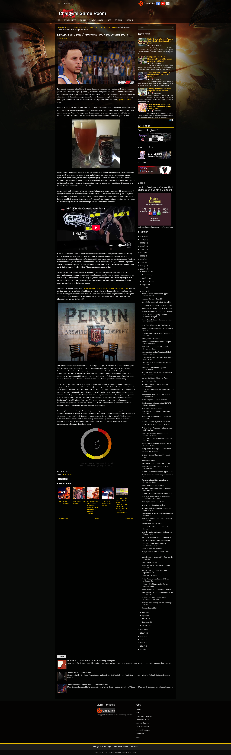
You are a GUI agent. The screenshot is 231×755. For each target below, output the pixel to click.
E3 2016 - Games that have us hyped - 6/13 (157, 493)
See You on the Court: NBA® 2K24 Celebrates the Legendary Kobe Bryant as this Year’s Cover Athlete (122, 505)
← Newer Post (62, 519)
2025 (142, 239)
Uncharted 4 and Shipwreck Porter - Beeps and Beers (155, 481)
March (144, 619)
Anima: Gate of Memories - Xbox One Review (156, 528)
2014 (142, 633)
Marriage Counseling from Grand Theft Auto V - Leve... (156, 353)
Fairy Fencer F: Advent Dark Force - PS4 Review (157, 439)
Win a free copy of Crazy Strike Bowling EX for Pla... (157, 519)
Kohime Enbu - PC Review (152, 549)
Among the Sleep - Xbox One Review (156, 378)
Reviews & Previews (70, 20)
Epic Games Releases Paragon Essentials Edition (157, 476)
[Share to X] (64, 479)
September (146, 281)
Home (58, 3)
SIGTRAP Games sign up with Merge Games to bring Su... (155, 315)
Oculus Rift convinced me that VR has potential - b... (155, 580)
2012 (142, 639)
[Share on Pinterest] (68, 475)
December (146, 271)
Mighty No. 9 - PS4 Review (152, 338)
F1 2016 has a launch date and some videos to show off (157, 358)
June (144, 291)
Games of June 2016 (149, 608)
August (144, 284)
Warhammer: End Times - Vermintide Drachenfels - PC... (156, 395)
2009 (142, 649)
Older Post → (130, 519)
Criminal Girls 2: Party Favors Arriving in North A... (157, 604)
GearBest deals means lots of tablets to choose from (156, 489)
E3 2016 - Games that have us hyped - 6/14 (157, 472)
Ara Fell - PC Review (149, 381)
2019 (142, 259)
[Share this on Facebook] (63, 475)
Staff (137, 713)
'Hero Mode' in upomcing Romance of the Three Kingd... (157, 593)
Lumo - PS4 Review (149, 576)
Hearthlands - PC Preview (151, 524)
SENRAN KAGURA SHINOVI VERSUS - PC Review (158, 334)
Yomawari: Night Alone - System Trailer (157, 305)
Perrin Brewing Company (108, 27)
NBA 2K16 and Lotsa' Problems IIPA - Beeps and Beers (92, 34)
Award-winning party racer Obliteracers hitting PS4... (157, 533)
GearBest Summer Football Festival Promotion (155, 385)
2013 (142, 636)
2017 (142, 266)
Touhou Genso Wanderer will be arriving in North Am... (157, 429)
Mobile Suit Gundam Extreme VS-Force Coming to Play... (156, 444)
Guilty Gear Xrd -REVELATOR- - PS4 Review (155, 553)
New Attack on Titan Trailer (152, 408)
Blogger (136, 746)
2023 (142, 246)
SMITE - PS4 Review (149, 562)
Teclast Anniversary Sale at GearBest (156, 422)
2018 (142, 262)
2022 (142, 249)
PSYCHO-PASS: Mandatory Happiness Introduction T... (156, 295)
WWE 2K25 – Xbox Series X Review (107, 503)
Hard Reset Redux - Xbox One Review (156, 463)
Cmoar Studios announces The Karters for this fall (157, 329)
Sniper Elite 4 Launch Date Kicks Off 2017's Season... (158, 390)
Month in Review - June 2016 (152, 299)
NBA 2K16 (93, 27)
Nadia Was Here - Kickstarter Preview (156, 589)
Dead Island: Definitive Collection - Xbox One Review (157, 321)
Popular (61, 656)
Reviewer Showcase (98, 20)
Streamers (118, 20)
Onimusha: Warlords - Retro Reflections (157, 308)
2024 (142, 243)
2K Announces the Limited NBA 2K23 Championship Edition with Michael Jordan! (92, 507)
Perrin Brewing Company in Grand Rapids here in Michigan (105, 288)
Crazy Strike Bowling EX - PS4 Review (156, 449)
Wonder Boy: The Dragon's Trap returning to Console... (157, 514)
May (144, 612)
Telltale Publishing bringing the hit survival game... (155, 585)
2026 (142, 236)
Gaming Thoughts (142, 723)
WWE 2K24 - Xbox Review (63, 502)
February (145, 622)
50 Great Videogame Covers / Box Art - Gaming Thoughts (91, 661)
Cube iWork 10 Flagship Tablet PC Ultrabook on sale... (154, 544)
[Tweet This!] (65, 475)
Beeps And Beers (142, 720)
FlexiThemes (104, 752)
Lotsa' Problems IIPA (81, 27)
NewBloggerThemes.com (129, 752)
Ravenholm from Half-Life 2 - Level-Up (156, 302)
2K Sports (67, 27)
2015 (142, 630)
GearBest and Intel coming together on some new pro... (156, 509)
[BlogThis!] (62, 479)
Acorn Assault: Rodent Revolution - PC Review (156, 566)
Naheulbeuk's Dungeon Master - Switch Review (87, 684)
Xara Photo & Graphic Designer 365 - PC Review (157, 363)
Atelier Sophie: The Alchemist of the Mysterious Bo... (155, 467)
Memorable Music (143, 730)
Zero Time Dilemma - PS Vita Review (156, 325)
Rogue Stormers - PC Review (153, 485)
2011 (141, 643)
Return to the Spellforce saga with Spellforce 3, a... (154, 571)
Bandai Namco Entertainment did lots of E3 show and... (157, 374)
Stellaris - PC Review (150, 452)
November (146, 275)
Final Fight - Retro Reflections (153, 502)
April (144, 615)
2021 (142, 253)
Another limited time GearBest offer (155, 425)
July (143, 288)
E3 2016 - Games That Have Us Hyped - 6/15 (156, 456)
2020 (142, 256)
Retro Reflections (142, 726)
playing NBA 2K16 (124, 99)
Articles (83, 20)
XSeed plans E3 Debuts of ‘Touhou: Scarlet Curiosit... (157, 558)
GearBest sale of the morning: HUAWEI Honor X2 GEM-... (156, 404)
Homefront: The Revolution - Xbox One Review (156, 417)
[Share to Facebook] (66, 479)
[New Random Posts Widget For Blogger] (171, 120)
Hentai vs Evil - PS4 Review (79, 673)
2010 (142, 646)
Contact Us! (130, 20)
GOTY (109, 20)
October (145, 278)
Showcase (140, 733)
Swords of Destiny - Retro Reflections (156, 540)
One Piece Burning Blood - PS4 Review (156, 537)
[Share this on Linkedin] (71, 475)
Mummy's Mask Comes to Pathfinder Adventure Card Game (156, 498)
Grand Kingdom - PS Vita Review (154, 400)
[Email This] (59, 479)
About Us (67, 3)
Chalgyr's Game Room (113, 746)
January (145, 625)
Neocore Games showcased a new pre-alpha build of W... (157, 343)
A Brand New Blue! (149, 460)
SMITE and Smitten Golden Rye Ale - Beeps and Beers (155, 434)
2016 (142, 269)
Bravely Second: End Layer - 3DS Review (157, 311)
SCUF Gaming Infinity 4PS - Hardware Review (156, 412)
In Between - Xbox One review (153, 505)
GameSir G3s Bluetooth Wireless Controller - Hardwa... (154, 598)
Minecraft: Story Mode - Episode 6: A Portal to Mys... (156, 368)
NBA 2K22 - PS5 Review (79, 502)
